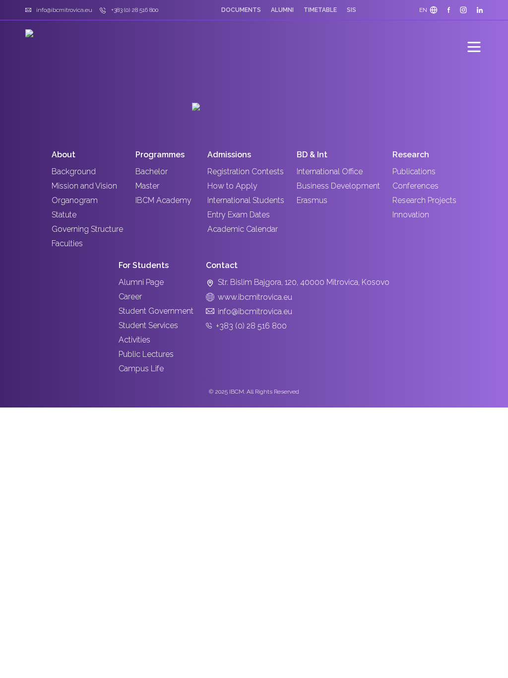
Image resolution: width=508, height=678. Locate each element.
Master (147, 186)
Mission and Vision (84, 186)
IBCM (236, 391)
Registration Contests (245, 171)
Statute (64, 214)
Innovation (410, 214)
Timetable (320, 9)
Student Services (148, 325)
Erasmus (312, 200)
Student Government (156, 311)
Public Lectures (146, 354)
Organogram (75, 200)
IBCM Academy (163, 200)
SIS (351, 9)
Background (74, 171)
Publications (414, 171)
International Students (245, 200)
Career (130, 296)
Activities (134, 339)
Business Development (338, 186)
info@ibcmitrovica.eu (255, 311)
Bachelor (151, 171)
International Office (330, 171)
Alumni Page (141, 282)
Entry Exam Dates (238, 214)
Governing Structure (87, 229)
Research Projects (424, 200)
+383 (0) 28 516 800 (251, 326)
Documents (241, 9)
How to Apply (232, 186)
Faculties (67, 243)
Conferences (415, 186)
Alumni (282, 9)
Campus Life (141, 368)
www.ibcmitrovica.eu (255, 297)
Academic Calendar (242, 229)
